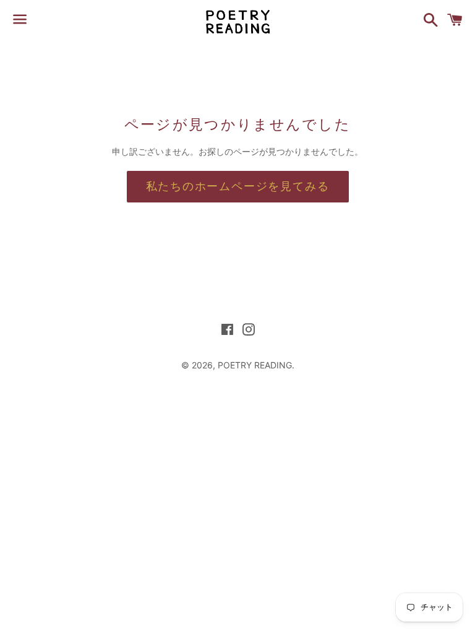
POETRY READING (255, 365)
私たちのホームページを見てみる (238, 186)
